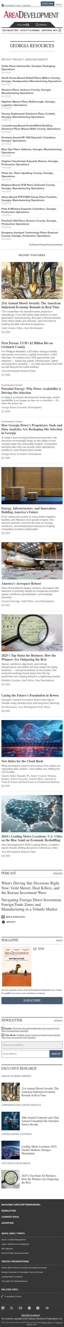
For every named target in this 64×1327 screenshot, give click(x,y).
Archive (58, 1020)
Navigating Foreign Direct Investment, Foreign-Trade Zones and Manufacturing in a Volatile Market (31, 904)
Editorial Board (51, 30)
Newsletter (8, 1211)
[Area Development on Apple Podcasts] (30, 1308)
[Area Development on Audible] (47, 1308)
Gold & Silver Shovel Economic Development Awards (24, 1268)
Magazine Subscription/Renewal (21, 1204)
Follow (21, 25)
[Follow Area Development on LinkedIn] (3, 1308)
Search (43, 25)
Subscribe (47, 4)
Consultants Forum (12, 5)
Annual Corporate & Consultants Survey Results (22, 1272)
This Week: (30, 1036)
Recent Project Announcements (15, 1253)
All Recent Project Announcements (46, 244)
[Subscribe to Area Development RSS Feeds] (12, 1308)
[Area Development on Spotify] (38, 1308)
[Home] (21, 1308)
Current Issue (10, 1217)
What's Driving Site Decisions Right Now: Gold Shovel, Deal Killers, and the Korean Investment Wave (30, 888)
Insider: (30, 1029)
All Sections (59, 30)
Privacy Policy (47, 1322)
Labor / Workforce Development (15, 1244)
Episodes (58, 873)
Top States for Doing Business (14, 1281)
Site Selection (7, 1249)
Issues (59, 940)
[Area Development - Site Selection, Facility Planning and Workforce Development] (32, 14)
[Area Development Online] (31, 1315)
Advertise (27, 5)
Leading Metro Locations (12, 1277)
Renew (59, 4)
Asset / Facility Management (13, 1240)
